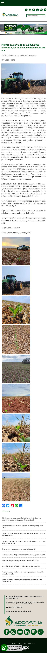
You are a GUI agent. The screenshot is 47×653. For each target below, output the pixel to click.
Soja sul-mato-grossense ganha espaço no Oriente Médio (20, 560)
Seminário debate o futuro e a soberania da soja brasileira (21, 566)
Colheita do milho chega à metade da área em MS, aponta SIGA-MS (23, 555)
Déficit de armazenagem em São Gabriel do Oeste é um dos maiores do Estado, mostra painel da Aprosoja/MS (21, 519)
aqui (3, 223)
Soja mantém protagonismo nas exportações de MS (18, 549)
